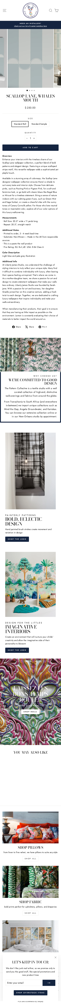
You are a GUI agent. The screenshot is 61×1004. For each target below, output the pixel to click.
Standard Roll (20, 124)
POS (19, 1001)
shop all (30, 858)
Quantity (30, 132)
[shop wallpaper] (30, 936)
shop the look (17, 650)
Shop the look (17, 539)
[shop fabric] (30, 882)
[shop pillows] (30, 828)
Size (30, 118)
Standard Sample (39, 124)
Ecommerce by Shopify (34, 1001)
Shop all (30, 913)
